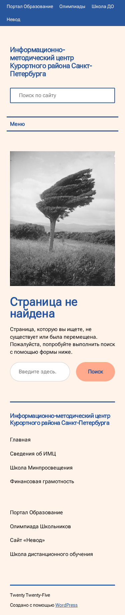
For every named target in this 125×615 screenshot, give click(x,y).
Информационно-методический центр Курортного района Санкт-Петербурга (51, 61)
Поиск (95, 371)
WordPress (66, 605)
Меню (17, 124)
